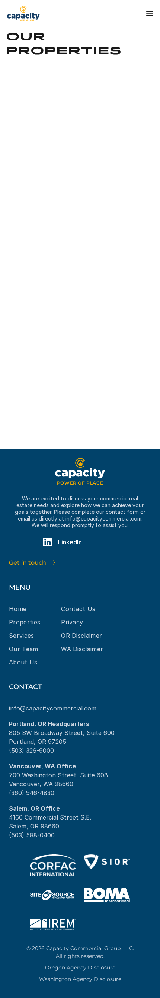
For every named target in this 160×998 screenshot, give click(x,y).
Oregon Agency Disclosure (80, 967)
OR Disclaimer (81, 635)
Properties (24, 622)
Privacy (72, 622)
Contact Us (78, 609)
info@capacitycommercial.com (103, 518)
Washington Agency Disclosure (80, 979)
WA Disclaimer (82, 649)
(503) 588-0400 (32, 835)
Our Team (23, 649)
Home (17, 609)
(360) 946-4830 (31, 793)
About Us (23, 662)
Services (21, 635)
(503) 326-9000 (31, 750)
